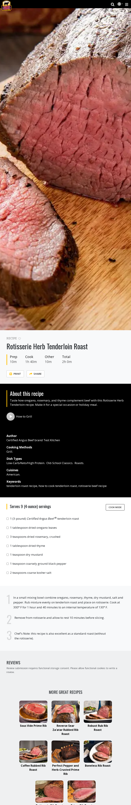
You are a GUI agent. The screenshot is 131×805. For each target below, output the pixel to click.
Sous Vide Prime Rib (33, 726)
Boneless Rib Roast (98, 765)
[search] (112, 4)
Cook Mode (115, 507)
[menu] (126, 4)
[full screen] (123, 339)
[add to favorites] (19, 339)
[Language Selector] (120, 4)
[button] (119, 4)
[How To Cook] (10, 416)
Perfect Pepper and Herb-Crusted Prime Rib (65, 770)
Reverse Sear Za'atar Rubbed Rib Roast (65, 730)
